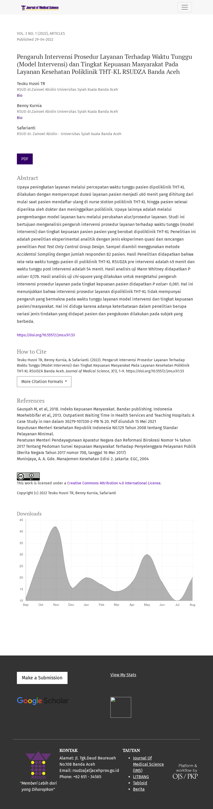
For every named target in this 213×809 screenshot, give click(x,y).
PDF (24, 158)
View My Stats (123, 674)
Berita (139, 789)
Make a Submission (42, 678)
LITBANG (141, 776)
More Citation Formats (42, 381)
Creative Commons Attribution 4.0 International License (114, 483)
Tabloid (140, 782)
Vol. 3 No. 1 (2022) (32, 33)
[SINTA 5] (120, 707)
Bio (19, 95)
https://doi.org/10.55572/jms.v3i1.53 (46, 335)
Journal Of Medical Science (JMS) (148, 764)
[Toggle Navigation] (184, 7)
